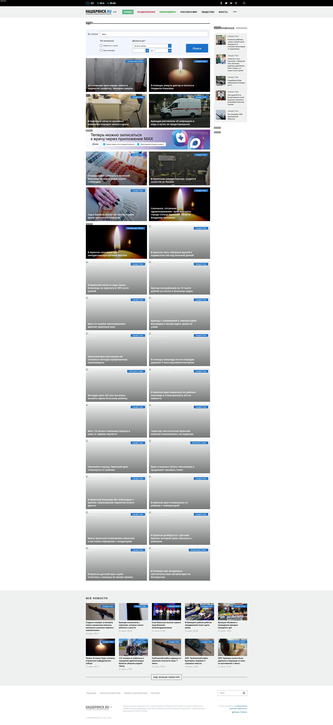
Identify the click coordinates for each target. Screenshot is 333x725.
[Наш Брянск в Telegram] (236, 3)
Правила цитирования (135, 693)
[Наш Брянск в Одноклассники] (221, 3)
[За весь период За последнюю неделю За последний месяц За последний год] (151, 46)
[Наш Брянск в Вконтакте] (231, 3)
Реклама (155, 693)
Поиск (197, 48)
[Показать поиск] (244, 3)
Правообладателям (110, 693)
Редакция (91, 693)
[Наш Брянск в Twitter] (226, 3)
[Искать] (244, 693)
